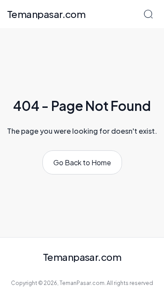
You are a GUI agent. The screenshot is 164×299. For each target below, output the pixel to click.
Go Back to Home (82, 162)
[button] (148, 14)
